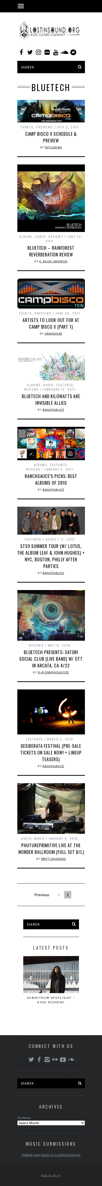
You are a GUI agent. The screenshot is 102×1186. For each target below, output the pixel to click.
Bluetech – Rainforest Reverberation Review (51, 251)
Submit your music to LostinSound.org (51, 1155)
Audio (40, 236)
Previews (44, 127)
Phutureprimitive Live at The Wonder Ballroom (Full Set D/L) (51, 848)
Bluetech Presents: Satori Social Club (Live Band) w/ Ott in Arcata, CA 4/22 (51, 659)
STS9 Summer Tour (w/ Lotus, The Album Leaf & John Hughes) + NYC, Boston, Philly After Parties (51, 556)
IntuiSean (53, 147)
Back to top (49, 1175)
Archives (24, 1118)
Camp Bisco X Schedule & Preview (51, 137)
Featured (64, 385)
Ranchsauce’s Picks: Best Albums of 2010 (51, 479)
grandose (53, 333)
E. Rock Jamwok (53, 261)
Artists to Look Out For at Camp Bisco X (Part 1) (51, 323)
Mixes (39, 838)
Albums (26, 236)
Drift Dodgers (53, 859)
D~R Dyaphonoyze (53, 672)
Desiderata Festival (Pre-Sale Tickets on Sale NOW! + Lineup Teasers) (50, 752)
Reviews (56, 236)
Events (27, 127)
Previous (41, 894)
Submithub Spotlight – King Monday (51, 1000)
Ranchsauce (53, 409)
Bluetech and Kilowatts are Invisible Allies (51, 399)
